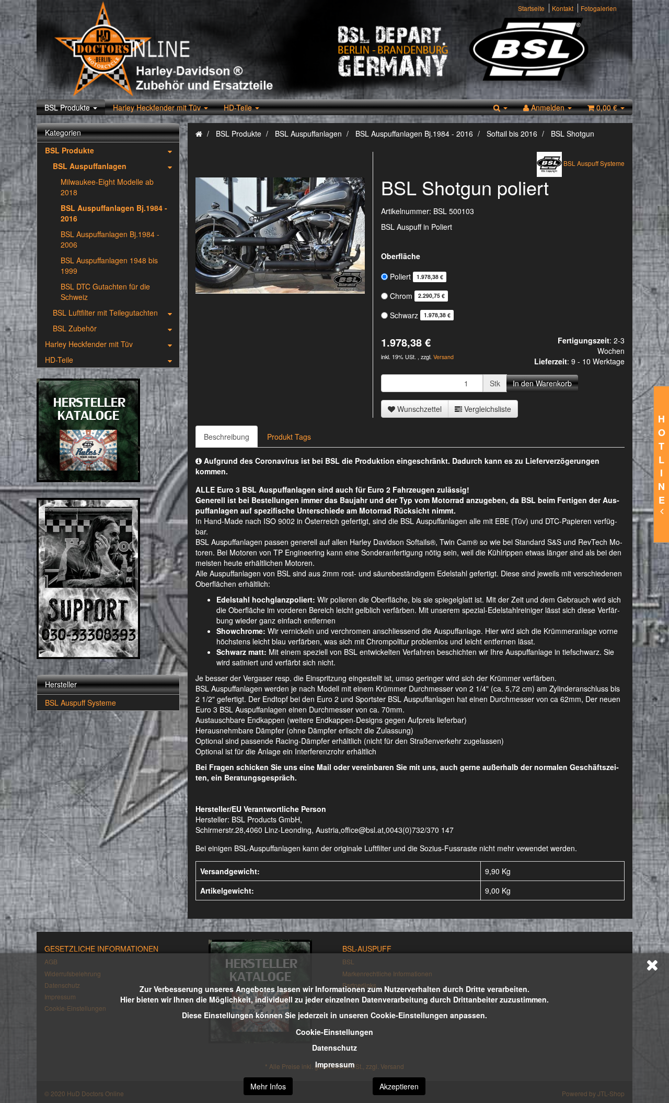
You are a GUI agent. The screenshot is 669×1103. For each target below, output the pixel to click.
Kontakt (562, 8)
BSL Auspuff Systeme (80, 702)
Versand (443, 357)
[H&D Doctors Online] (189, 49)
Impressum (334, 1064)
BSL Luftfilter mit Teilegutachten (105, 312)
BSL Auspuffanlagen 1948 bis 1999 (109, 265)
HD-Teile (239, 107)
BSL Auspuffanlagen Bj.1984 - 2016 (114, 213)
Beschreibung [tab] (226, 436)
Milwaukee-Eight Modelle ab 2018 (107, 186)
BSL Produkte (68, 107)
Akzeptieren (399, 1086)
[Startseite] (198, 133)
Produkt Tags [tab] (289, 436)
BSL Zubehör (75, 328)
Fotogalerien (599, 8)
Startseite (531, 8)
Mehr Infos (268, 1086)
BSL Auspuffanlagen (89, 166)
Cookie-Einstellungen (334, 1032)
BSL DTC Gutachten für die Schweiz (105, 291)
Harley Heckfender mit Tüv (158, 107)
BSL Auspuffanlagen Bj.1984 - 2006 (110, 239)
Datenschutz (334, 1047)
